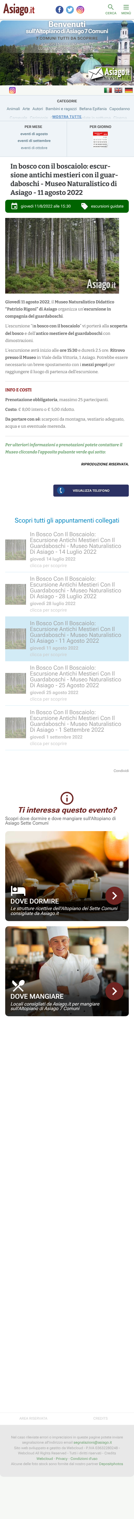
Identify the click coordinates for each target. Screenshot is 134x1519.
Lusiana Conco (53, 48)
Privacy (62, 1459)
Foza (74, 44)
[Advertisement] (67, 1066)
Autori (38, 109)
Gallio (86, 44)
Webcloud (44, 1459)
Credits (100, 1418)
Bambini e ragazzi (61, 109)
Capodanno (119, 109)
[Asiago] (19, 9)
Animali (13, 109)
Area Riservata (33, 1418)
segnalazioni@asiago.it (93, 1442)
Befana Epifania (93, 109)
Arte (26, 109)
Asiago (48, 44)
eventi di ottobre (34, 148)
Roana (76, 48)
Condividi (121, 771)
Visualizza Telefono (91, 490)
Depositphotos (111, 1464)
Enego (62, 44)
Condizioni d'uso (84, 1459)
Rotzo (89, 48)
